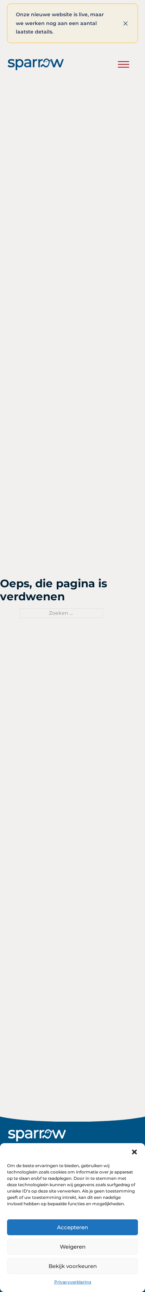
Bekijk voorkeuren (73, 1266)
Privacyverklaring (72, 1282)
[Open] (123, 64)
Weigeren (73, 1246)
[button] (134, 1151)
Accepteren (72, 1227)
